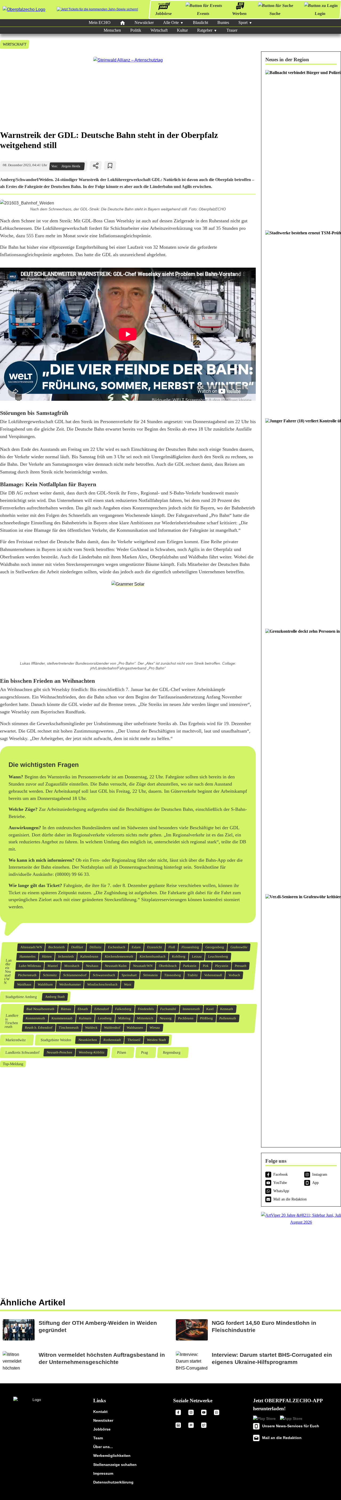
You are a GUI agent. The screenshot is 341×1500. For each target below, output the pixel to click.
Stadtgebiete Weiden (55, 1040)
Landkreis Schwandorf (22, 1052)
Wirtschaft (159, 30)
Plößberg (206, 1018)
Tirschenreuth (69, 1027)
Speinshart (129, 975)
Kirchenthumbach (153, 956)
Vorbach (234, 975)
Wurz (128, 984)
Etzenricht (154, 947)
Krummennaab (62, 1018)
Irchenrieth (66, 956)
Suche (275, 13)
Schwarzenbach (104, 975)
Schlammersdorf (75, 975)
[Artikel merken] (110, 165)
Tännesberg (172, 975)
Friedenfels (146, 1009)
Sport (242, 22)
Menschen (112, 30)
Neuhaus (92, 966)
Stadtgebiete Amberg (21, 997)
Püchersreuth (27, 975)
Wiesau (154, 1027)
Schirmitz (50, 975)
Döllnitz (96, 947)
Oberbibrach (168, 966)
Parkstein (190, 966)
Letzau (197, 956)
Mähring (124, 1018)
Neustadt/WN (143, 966)
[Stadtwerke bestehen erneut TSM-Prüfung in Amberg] (301, 321)
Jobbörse (163, 13)
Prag (144, 1052)
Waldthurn (45, 984)
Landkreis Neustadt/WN (8, 971)
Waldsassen (135, 1027)
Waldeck (91, 1027)
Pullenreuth (227, 1018)
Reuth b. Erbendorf (38, 1027)
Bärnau (66, 1009)
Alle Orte (171, 22)
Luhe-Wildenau (30, 966)
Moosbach (72, 966)
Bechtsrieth (56, 947)
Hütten (47, 956)
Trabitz (192, 975)
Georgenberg (214, 947)
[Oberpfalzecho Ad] (97, 9)
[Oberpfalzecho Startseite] (24, 9)
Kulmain (85, 1018)
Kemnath (226, 1009)
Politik (135, 30)
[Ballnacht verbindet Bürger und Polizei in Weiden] (301, 147)
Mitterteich (145, 1018)
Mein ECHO (100, 22)
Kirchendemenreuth (119, 956)
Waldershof (112, 1027)
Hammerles (27, 956)
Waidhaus (24, 984)
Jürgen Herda (70, 166)
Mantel (52, 966)
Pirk (206, 966)
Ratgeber (204, 30)
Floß (171, 947)
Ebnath (83, 1009)
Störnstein (150, 975)
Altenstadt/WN (31, 947)
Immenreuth (191, 1009)
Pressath (241, 966)
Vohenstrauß (213, 975)
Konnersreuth (35, 1018)
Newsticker (144, 22)
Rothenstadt (112, 1040)
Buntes (223, 22)
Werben (239, 13)
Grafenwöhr (238, 947)
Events (203, 13)
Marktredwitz (15, 1040)
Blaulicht (200, 22)
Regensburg (171, 1052)
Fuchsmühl (168, 1009)
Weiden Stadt (156, 1040)
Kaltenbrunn (89, 956)
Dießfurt (77, 947)
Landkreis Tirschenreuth (11, 1021)
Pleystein (222, 966)
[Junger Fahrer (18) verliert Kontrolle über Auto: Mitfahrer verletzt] (301, 520)
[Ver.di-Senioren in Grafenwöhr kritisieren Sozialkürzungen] (301, 1016)
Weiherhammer (70, 984)
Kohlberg (179, 956)
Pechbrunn (186, 1018)
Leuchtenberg (218, 956)
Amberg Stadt (55, 997)
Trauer (231, 30)
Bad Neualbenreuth (40, 1009)
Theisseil (133, 1040)
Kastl (210, 1009)
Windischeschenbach (102, 984)
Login (320, 13)
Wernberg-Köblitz (91, 1052)
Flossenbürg (190, 947)
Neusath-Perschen (59, 1052)
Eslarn (136, 947)
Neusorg (166, 1018)
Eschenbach (116, 947)
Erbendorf (101, 1009)
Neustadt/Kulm (116, 966)
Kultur (182, 30)
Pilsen (121, 1052)
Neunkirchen (87, 1040)
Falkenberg (123, 1009)
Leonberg (105, 1018)
